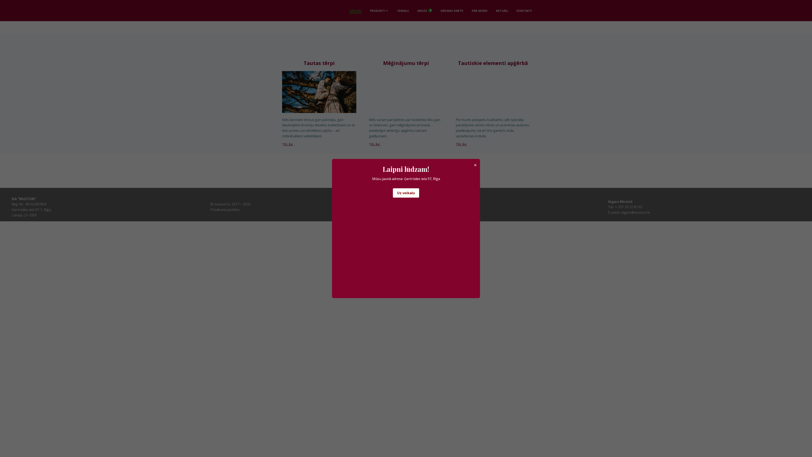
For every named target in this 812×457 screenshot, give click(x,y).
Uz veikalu (406, 193)
